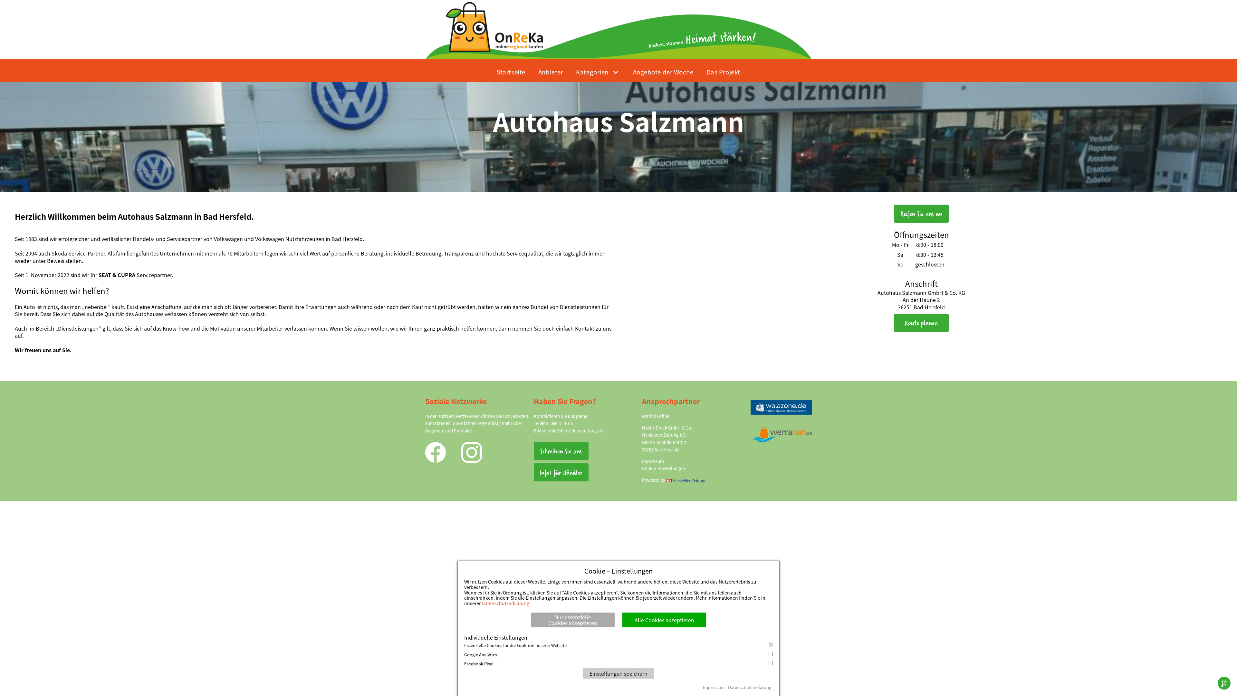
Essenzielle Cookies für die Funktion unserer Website (515, 645)
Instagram (471, 452)
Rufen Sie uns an (921, 213)
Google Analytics (480, 655)
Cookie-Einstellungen (663, 468)
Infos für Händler (561, 472)
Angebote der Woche (663, 71)
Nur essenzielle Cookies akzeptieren (572, 620)
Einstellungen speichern (618, 673)
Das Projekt (723, 71)
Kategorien (592, 71)
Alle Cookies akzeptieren (664, 620)
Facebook (435, 452)
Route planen (921, 322)
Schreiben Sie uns (561, 451)
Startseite (511, 71)
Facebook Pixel (479, 664)
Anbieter (550, 71)
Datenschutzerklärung (505, 603)
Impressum (653, 461)
